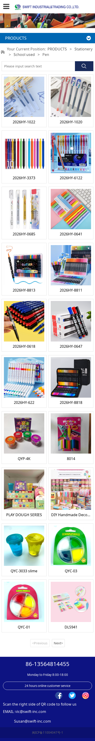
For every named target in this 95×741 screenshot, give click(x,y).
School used (24, 54)
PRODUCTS (57, 49)
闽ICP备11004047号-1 (47, 732)
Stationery (83, 49)
